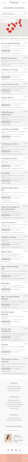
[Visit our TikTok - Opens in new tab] (20, 450)
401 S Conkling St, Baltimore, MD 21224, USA (13, 364)
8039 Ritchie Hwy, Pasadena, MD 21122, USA (13, 347)
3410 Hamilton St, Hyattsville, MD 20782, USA (13, 100)
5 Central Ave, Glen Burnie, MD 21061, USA (14, 333)
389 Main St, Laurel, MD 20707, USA (12, 285)
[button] (5, 2)
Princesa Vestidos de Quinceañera (16, 48)
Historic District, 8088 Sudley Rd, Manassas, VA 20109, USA (11, 254)
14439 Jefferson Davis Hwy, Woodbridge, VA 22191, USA (14, 117)
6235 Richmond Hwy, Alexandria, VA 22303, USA (12, 61)
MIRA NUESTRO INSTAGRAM (14, 388)
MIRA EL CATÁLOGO (14, 390)
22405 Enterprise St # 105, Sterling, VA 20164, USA (13, 240)
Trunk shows (14, 408)
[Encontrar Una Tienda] (2, 2)
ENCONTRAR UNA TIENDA (14, 406)
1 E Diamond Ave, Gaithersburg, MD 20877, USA (14, 271)
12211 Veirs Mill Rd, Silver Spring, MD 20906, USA (12, 176)
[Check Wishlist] (25, 2)
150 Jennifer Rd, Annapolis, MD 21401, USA (14, 301)
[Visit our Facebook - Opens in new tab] (8, 450)
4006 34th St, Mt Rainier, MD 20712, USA (13, 86)
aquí (20, 460)
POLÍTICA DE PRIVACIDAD (14, 402)
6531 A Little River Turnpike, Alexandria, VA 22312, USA (13, 46)
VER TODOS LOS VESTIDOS (14, 386)
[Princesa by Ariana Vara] (14, 2)
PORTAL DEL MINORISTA (14, 418)
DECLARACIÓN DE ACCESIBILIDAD (14, 404)
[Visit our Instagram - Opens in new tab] (16, 450)
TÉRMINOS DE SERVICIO (14, 400)
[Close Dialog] (1, 458)
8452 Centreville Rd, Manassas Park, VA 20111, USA (13, 161)
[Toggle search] (23, 2)
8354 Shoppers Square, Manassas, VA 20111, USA (14, 146)
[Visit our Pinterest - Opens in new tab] (12, 450)
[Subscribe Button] (21, 430)
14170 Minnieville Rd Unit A (9, 211)
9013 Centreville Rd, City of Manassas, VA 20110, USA (13, 193)
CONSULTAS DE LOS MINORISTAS (14, 420)
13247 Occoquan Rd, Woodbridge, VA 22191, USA (14, 72)
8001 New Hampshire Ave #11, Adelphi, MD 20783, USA (14, 132)
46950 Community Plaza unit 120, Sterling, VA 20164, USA (14, 225)
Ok (26, 457)
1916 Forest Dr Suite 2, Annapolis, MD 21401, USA (12, 317)
